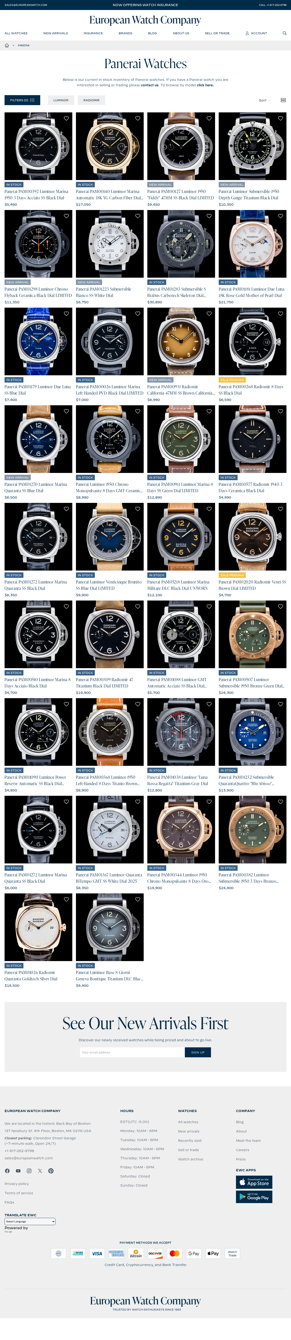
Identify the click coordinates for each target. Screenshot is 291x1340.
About (241, 1131)
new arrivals (55, 33)
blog (152, 33)
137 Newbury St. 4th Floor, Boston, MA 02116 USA (48, 1131)
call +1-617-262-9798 (272, 5)
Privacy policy (17, 1184)
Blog (240, 1122)
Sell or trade (188, 1150)
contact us (149, 85)
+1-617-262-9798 (19, 1151)
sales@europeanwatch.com (26, 5)
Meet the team (248, 1140)
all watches (16, 33)
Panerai (23, 45)
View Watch (38, 146)
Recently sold (189, 1140)
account (259, 33)
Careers (242, 1150)
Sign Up (197, 1052)
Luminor (60, 100)
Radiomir (91, 100)
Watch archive (190, 1159)
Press (241, 1159)
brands (125, 33)
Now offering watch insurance (145, 5)
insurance (93, 33)
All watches (188, 1122)
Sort (262, 100)
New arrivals (188, 1131)
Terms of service (19, 1193)
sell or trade (217, 33)
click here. (205, 85)
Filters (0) (19, 100)
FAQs (9, 1202)
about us (181, 33)
